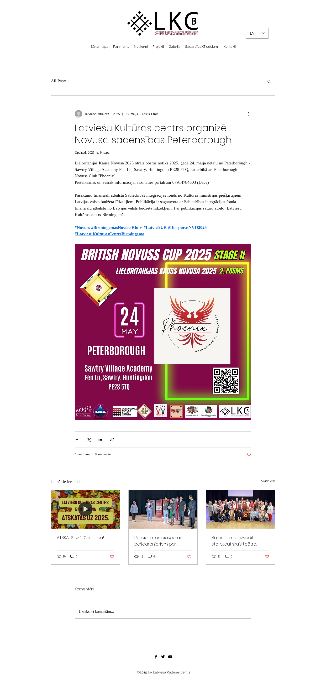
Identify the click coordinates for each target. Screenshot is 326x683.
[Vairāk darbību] (248, 114)
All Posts (59, 81)
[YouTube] (170, 656)
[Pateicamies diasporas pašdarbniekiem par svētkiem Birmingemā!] (163, 509)
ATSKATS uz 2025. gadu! (80, 538)
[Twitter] (163, 656)
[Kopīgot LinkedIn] (100, 439)
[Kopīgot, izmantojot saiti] (112, 439)
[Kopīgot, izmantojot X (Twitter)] (88, 439)
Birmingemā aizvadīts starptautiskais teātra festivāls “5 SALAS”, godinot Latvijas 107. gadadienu (239, 541)
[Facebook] (155, 656)
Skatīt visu (268, 481)
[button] (269, 81)
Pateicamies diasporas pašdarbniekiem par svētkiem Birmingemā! (158, 541)
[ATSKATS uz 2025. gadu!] (85, 509)
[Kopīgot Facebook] (77, 439)
